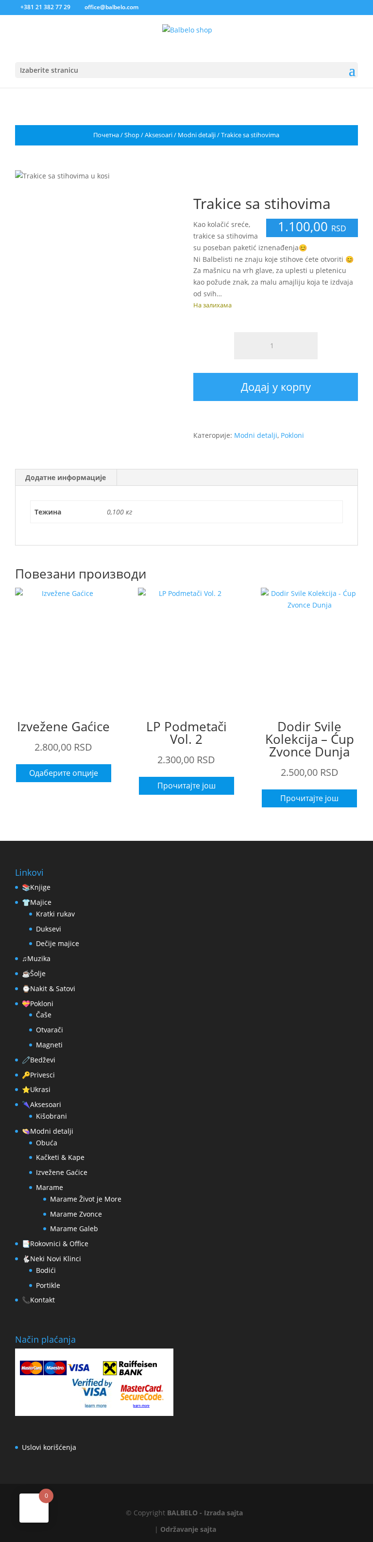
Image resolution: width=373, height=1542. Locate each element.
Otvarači (49, 1029)
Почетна (106, 134)
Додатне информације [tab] (65, 477)
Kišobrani (51, 1116)
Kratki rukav (55, 913)
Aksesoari (158, 134)
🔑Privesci (38, 1074)
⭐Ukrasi (36, 1089)
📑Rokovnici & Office (55, 1243)
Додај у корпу (276, 386)
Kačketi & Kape (60, 1157)
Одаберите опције (63, 773)
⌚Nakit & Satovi (48, 988)
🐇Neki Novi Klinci (51, 1258)
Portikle (48, 1285)
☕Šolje (34, 973)
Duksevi (48, 928)
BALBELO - (185, 1512)
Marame (49, 1187)
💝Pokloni (37, 1003)
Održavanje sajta (188, 1529)
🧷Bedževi (38, 1059)
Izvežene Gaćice (61, 1172)
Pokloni (292, 435)
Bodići (46, 1270)
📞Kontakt (38, 1299)
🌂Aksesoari (41, 1104)
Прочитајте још (186, 785)
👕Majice (36, 902)
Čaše (43, 1014)
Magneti (49, 1044)
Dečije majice (57, 943)
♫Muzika (36, 958)
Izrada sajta (223, 1512)
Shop (131, 134)
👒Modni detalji (47, 1131)
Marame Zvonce (76, 1214)
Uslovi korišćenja (49, 1447)
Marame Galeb (74, 1228)
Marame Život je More (85, 1199)
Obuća (46, 1142)
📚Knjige (36, 887)
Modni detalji (197, 134)
